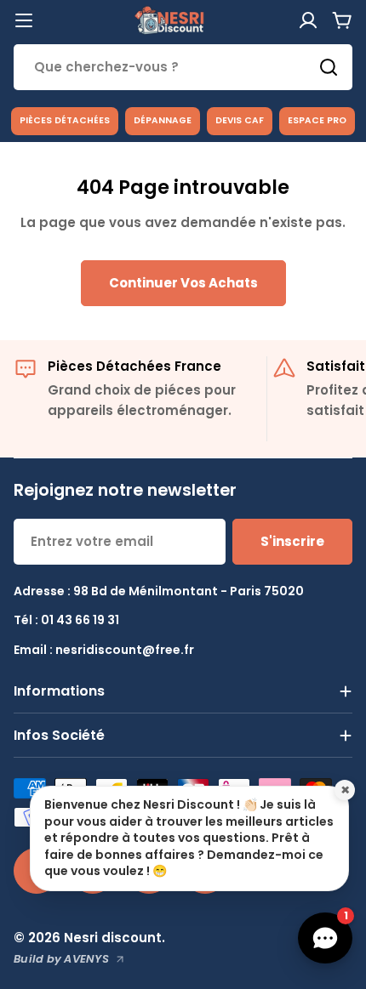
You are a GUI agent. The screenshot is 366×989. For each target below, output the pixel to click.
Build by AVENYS (61, 959)
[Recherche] (328, 67)
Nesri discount (113, 937)
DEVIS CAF (239, 120)
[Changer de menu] (24, 20)
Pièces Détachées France (134, 366)
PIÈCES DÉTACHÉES (65, 120)
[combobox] (183, 67)
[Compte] (308, 20)
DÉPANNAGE (163, 120)
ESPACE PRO (317, 120)
